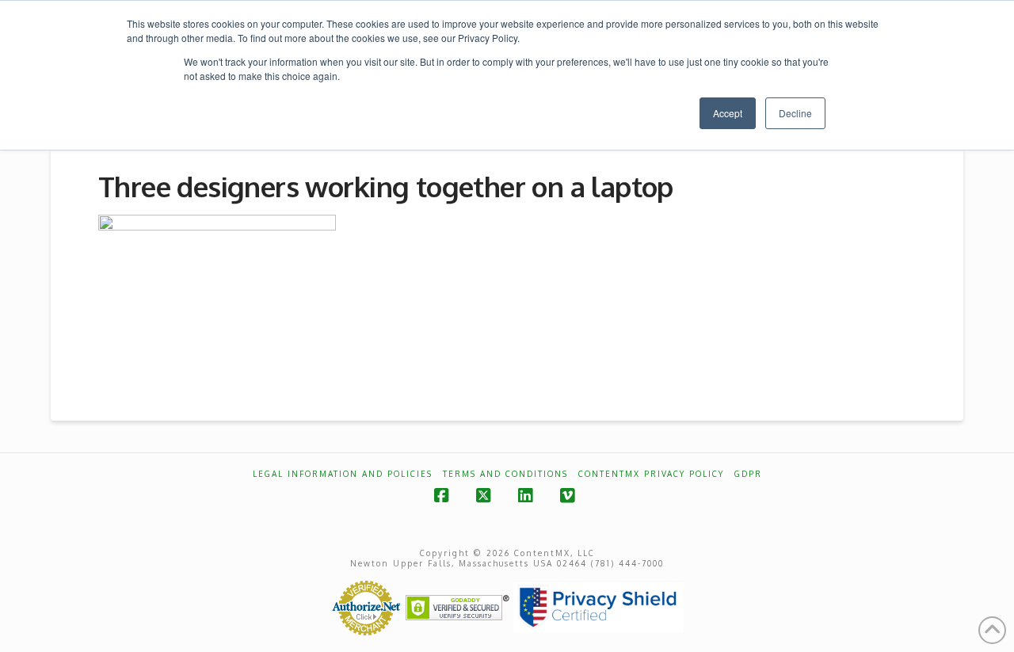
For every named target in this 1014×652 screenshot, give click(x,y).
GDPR (748, 474)
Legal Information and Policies (343, 474)
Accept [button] (727, 113)
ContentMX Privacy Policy (651, 474)
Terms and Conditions (505, 474)
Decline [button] (795, 113)
